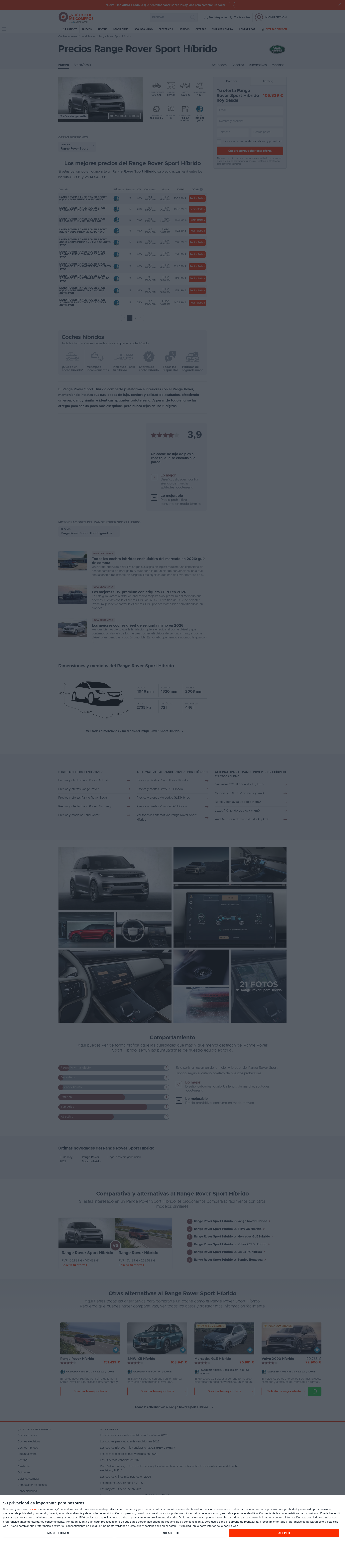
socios (33, 1509)
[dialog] (172, 1518)
